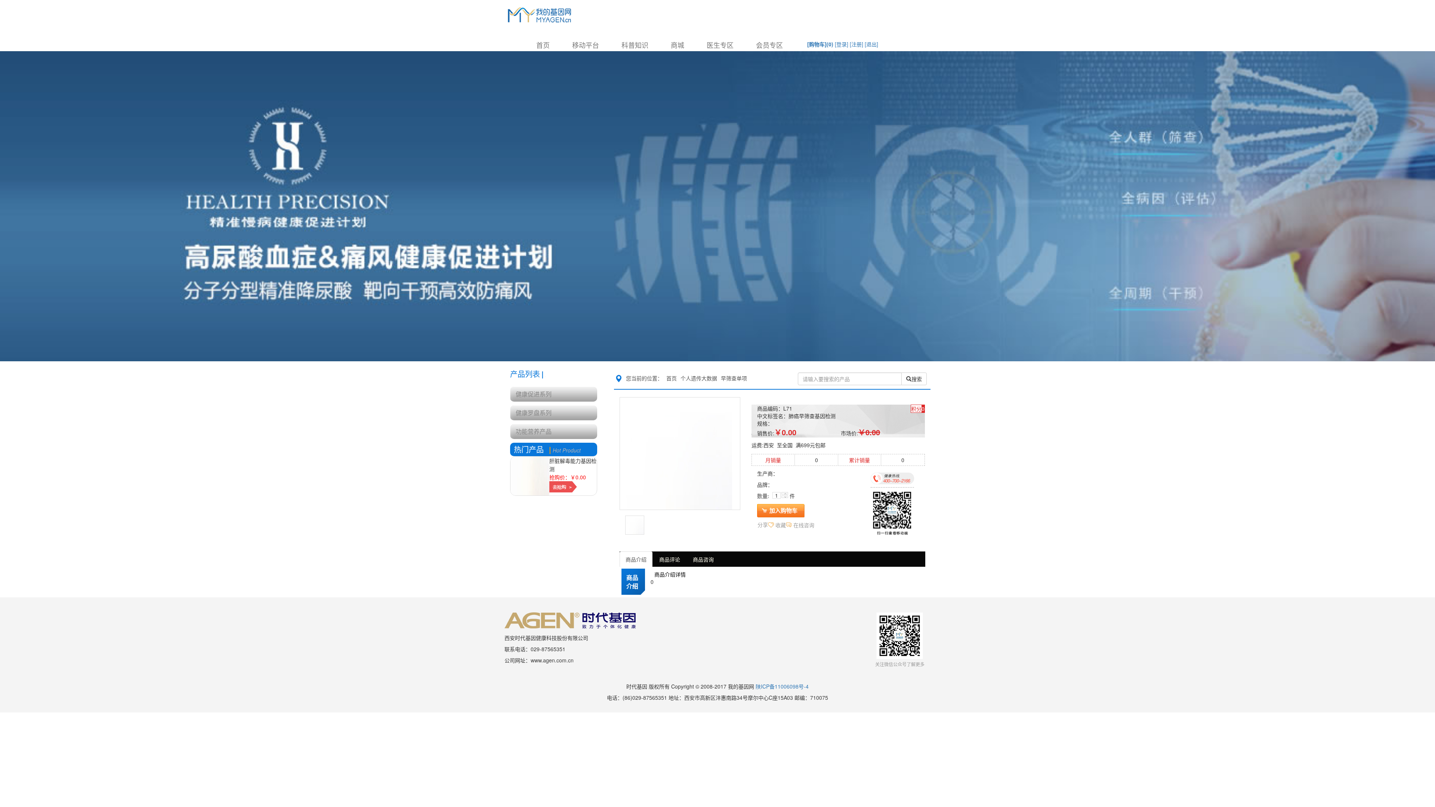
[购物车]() (820, 44)
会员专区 (769, 45)
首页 (543, 45)
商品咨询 (703, 559)
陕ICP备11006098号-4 (782, 686)
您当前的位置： (644, 378)
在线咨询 (803, 525)
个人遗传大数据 (699, 378)
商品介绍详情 (670, 574)
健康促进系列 (534, 394)
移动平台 (585, 45)
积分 (916, 408)
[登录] (841, 44)
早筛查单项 (734, 378)
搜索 (916, 379)
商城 (677, 45)
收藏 (780, 525)
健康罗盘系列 (534, 412)
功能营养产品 (534, 431)
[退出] (871, 44)
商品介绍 (636, 559)
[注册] (856, 44)
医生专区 (720, 45)
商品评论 (669, 559)
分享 (762, 524)
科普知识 (634, 45)
